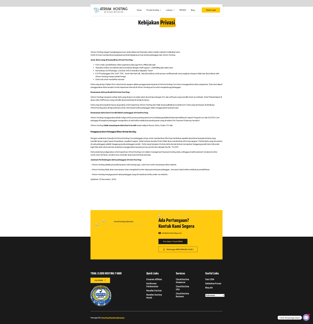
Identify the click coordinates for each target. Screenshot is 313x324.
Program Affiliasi (154, 279)
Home (139, 10)
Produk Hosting (152, 10)
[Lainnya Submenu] (174, 10)
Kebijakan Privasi (213, 283)
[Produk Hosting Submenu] (161, 10)
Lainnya (169, 10)
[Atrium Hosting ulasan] (100, 295)
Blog (193, 10)
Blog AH (209, 287)
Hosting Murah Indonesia (112, 317)
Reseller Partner (154, 290)
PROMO (182, 10)
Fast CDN (209, 279)
